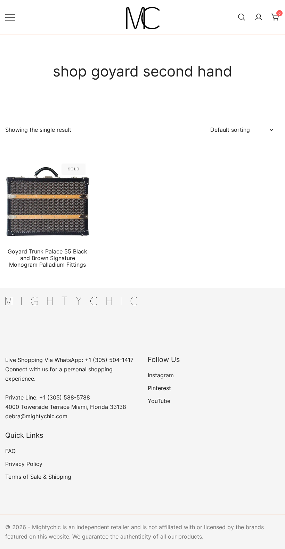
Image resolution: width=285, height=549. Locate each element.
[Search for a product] (241, 17)
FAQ (10, 450)
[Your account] (258, 17)
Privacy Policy (23, 463)
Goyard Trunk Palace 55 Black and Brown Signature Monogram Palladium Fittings (47, 258)
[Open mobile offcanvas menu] (10, 17)
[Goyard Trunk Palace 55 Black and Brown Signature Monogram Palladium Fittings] (47, 201)
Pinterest (159, 388)
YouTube (159, 400)
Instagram (161, 375)
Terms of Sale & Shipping (38, 476)
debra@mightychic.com (36, 416)
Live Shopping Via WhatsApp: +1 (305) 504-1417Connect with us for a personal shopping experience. (69, 369)
